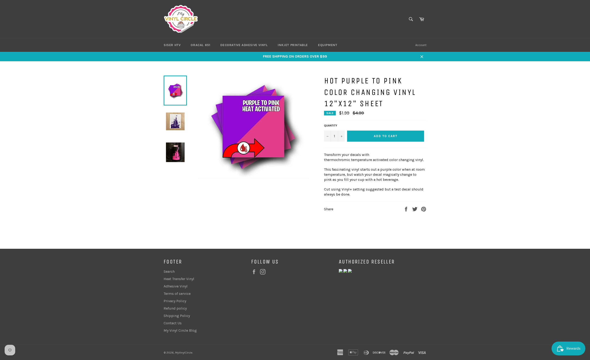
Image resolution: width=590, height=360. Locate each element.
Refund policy (175, 308)
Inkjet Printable (293, 45)
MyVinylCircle (183, 352)
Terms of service (177, 293)
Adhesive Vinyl (176, 286)
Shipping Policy (177, 315)
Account (420, 45)
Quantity (330, 125)
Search (169, 271)
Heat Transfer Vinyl (179, 279)
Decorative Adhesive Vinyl (244, 45)
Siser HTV (172, 45)
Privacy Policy (175, 301)
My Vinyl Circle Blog (180, 330)
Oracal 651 (200, 45)
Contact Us (173, 323)
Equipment (327, 45)
